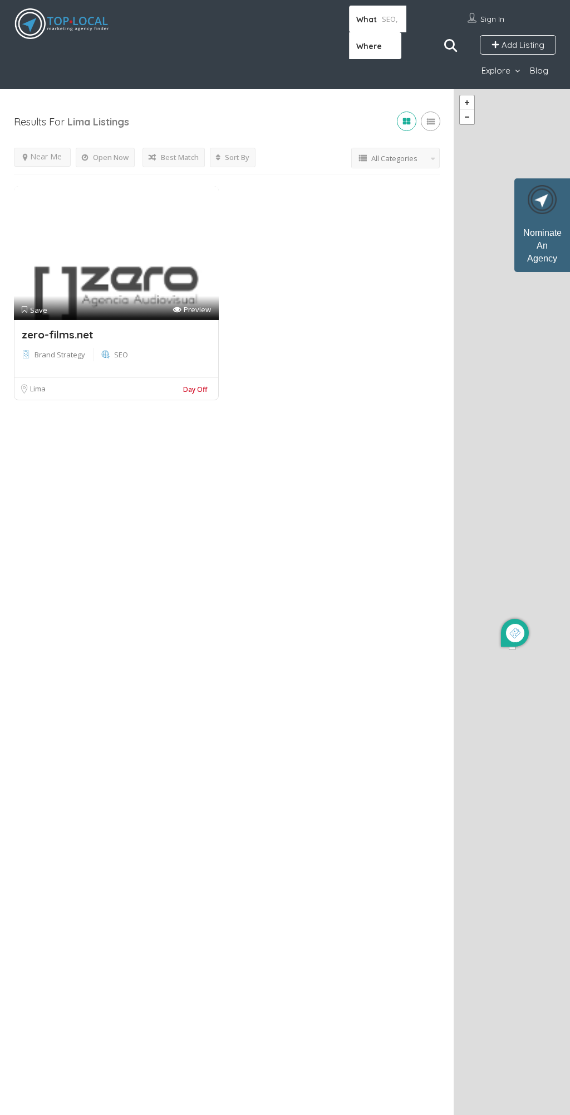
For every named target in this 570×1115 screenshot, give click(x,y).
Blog (539, 70)
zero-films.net (57, 334)
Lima (38, 389)
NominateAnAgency (542, 245)
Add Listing (521, 45)
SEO (121, 355)
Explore (495, 70)
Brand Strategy (60, 355)
